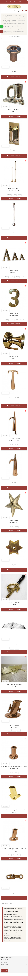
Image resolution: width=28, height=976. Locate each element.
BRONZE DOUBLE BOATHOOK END (14, 396)
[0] (21, 11)
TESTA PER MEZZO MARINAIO (14, 438)
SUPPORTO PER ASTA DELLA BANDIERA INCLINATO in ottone (14, 810)
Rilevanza (3, 38)
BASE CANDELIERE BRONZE (14, 70)
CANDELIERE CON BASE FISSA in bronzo (14, 231)
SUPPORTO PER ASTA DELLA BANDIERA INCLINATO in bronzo (14, 849)
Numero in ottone (14, 313)
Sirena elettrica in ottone (14, 356)
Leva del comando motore (14, 602)
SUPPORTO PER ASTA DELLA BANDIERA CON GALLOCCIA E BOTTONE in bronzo (14, 724)
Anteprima (5, 67)
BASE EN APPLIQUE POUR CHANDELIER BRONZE (14, 149)
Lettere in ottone (14, 270)
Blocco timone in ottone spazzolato (14, 684)
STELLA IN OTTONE (14, 520)
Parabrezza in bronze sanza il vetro (14, 642)
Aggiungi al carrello (15, 77)
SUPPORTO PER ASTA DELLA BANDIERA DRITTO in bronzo (14, 766)
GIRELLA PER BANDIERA (14, 891)
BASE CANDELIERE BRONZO (14, 109)
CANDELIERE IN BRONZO (14, 188)
